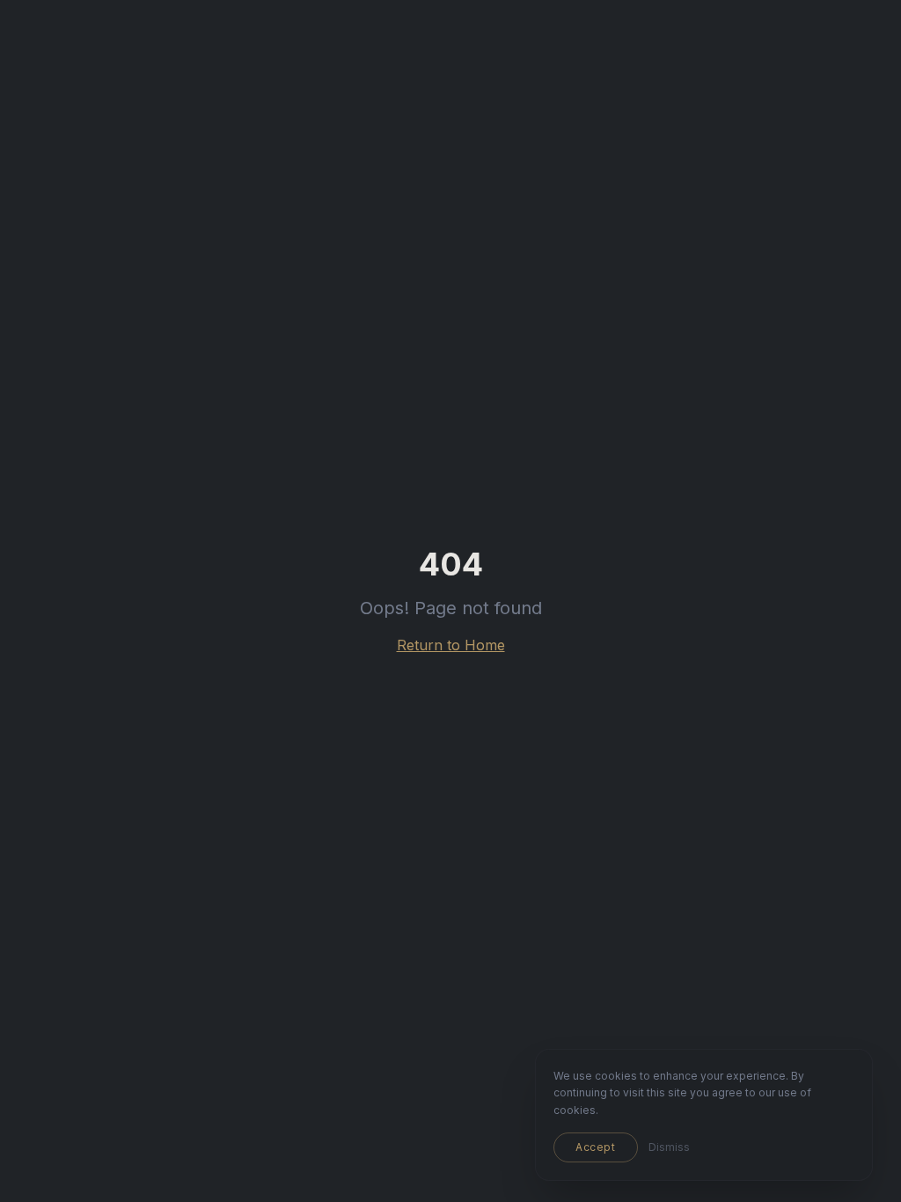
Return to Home (451, 645)
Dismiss (669, 1147)
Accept (595, 1147)
